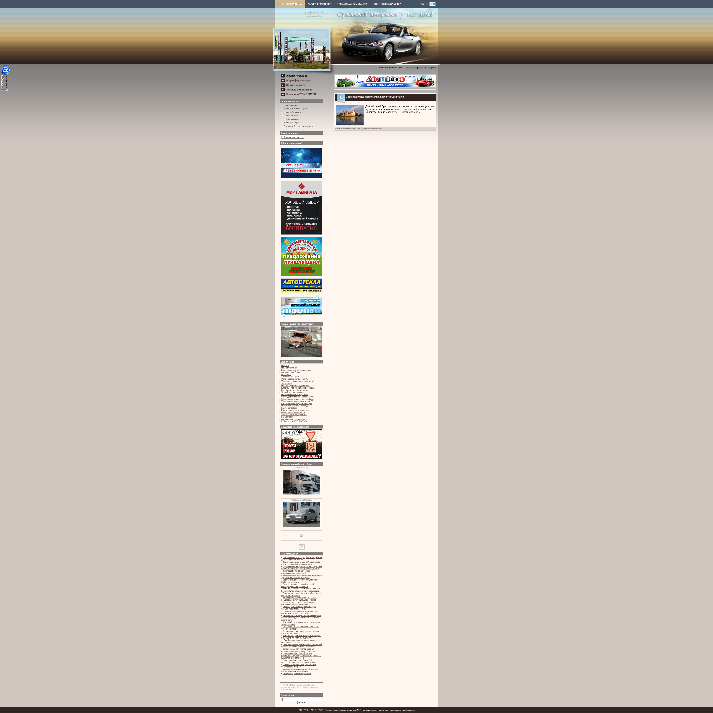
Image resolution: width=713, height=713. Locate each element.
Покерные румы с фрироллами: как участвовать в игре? (298, 665)
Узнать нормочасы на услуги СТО (297, 401)
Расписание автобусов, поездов (296, 403)
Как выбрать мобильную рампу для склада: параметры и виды (298, 607)
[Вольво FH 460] (301, 494)
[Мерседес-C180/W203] (301, 526)
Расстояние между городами (295, 410)
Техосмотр (286, 383)
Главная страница (290, 4)
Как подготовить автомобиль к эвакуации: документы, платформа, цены (301, 576)
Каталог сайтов (288, 417)
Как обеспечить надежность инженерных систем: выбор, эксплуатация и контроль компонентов (301, 617)
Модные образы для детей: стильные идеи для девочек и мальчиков (299, 670)
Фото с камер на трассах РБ (294, 379)
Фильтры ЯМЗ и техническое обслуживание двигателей (295, 572)
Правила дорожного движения (295, 385)
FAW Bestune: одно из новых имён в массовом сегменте (299, 641)
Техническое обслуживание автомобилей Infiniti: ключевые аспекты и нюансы (301, 645)
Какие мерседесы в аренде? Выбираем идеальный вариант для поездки (300, 563)
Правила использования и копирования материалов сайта (387, 710)
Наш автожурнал (289, 368)
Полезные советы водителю (294, 394)
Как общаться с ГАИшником (294, 390)
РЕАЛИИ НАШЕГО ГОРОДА (294, 421)
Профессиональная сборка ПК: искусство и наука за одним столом (298, 661)
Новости (285, 365)
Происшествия (291, 115)
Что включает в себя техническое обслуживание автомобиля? (298, 603)
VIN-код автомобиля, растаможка (297, 397)
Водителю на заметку (387, 4)
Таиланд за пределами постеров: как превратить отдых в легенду (299, 612)
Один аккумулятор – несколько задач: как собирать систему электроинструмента (301, 567)
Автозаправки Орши (290, 372)
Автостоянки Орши (290, 377)
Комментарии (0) (375, 128)
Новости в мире (291, 123)
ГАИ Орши (286, 374)
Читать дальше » (410, 112)
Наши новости (290, 105)
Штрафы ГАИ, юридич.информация (298, 388)
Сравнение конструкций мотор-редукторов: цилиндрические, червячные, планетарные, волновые (301, 655)
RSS (434, 68)
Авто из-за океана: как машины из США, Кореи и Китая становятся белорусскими (300, 590)
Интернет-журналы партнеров (297, 673)
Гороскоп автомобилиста (293, 412)
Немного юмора (291, 119)
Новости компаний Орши (295, 108)
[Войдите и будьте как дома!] (424, 5)
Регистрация (411, 68)
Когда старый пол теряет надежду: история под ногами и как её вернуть (298, 650)
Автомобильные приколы (293, 419)
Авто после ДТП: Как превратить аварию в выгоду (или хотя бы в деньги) (301, 636)
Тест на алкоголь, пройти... (294, 414)
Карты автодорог (289, 408)
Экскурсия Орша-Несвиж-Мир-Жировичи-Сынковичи (375, 97)
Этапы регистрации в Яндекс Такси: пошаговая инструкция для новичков (299, 598)
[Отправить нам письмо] (432, 5)
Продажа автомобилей (352, 4)
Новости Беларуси (292, 112)
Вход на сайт (424, 68)
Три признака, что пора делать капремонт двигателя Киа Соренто (301, 558)
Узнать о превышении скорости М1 (297, 381)
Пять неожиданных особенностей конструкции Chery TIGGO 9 (297, 585)
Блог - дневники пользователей (296, 370)
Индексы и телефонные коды (295, 406)
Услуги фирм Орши (319, 4)
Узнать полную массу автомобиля (297, 399)
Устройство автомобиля (292, 392)
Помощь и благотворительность (299, 126)
